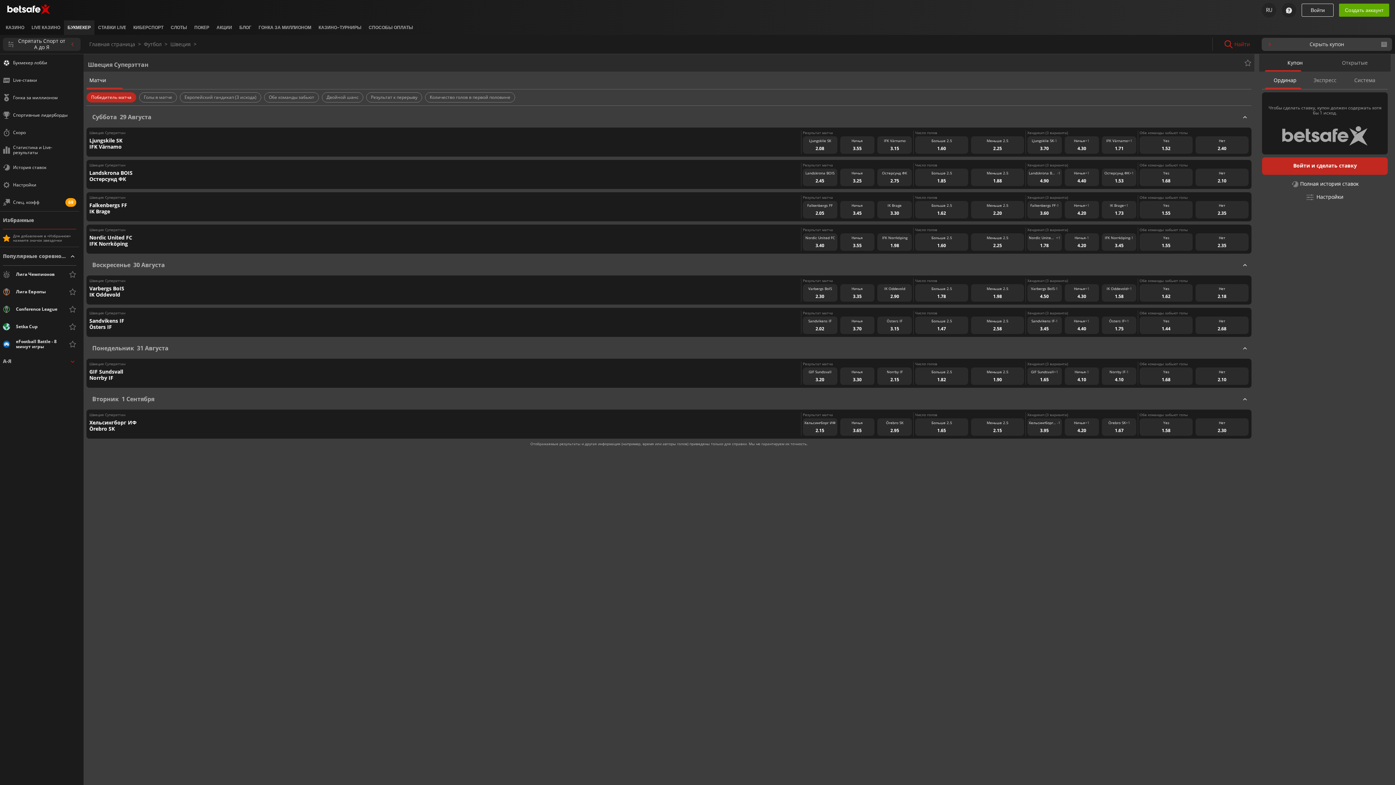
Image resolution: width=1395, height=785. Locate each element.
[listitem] (15, 27)
